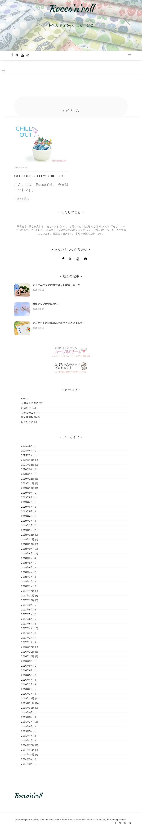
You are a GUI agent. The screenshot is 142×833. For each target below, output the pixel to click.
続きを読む (23, 198)
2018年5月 (27, 567)
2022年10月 (27, 460)
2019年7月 (27, 502)
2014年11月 (27, 749)
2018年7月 (27, 558)
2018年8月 (27, 553)
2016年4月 (27, 679)
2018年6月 (27, 562)
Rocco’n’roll (71, 8)
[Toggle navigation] (3, 71)
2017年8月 (27, 609)
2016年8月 (27, 665)
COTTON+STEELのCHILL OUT (39, 176)
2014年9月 (27, 759)
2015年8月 (27, 717)
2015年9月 (27, 712)
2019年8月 (27, 497)
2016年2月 (27, 689)
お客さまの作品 (29, 403)
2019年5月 (27, 511)
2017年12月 (27, 590)
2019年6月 (27, 506)
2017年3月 (27, 633)
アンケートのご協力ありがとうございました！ (59, 322)
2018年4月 (27, 572)
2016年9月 (27, 661)
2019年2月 (27, 525)
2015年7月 (27, 721)
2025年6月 (27, 445)
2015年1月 (27, 740)
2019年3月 (27, 520)
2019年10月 (27, 488)
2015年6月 (27, 726)
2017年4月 (27, 628)
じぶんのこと (28, 412)
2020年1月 (27, 474)
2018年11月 (27, 539)
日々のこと (27, 421)
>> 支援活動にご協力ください (71, 372)
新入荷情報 (27, 417)
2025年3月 (27, 455)
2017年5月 (27, 623)
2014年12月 (27, 745)
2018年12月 (27, 534)
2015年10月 (27, 707)
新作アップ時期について (46, 303)
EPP (23, 398)
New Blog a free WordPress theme (82, 819)
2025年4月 (27, 450)
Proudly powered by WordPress (34, 819)
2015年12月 (27, 698)
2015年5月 (27, 731)
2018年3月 (27, 576)
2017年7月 (27, 614)
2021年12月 (27, 464)
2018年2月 (27, 581)
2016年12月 (27, 647)
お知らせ (26, 407)
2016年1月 (27, 693)
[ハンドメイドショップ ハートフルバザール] (71, 349)
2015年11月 (27, 703)
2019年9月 (27, 492)
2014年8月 (27, 763)
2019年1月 (27, 530)
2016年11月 (27, 651)
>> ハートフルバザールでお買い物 (71, 356)
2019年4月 (27, 516)
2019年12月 (27, 478)
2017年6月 (27, 619)
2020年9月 (27, 469)
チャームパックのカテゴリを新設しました (56, 284)
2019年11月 (27, 483)
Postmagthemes (116, 819)
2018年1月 (27, 586)
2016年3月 (27, 684)
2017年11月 (27, 595)
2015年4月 (27, 735)
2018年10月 (27, 544)
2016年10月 (27, 656)
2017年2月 (27, 637)
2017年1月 (27, 642)
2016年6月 (27, 670)
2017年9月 (27, 604)
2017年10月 (27, 600)
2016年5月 (27, 675)
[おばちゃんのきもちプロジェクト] (71, 365)
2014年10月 (27, 754)
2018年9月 (27, 548)
